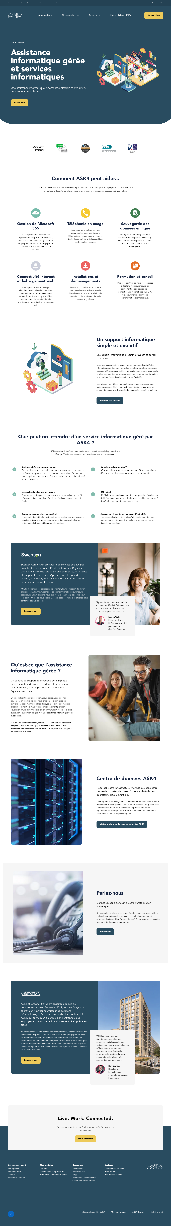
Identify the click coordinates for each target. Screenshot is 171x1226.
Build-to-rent (110, 1172)
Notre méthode (45, 15)
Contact (54, 3)
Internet (43, 1169)
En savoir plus (30, 611)
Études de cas (78, 1172)
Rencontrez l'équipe (16, 1178)
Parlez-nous (19, 103)
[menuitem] (45, 15)
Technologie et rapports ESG (52, 1172)
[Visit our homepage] (16, 15)
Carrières (43, 3)
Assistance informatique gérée (53, 1175)
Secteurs (93, 15)
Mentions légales (118, 1212)
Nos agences (13, 1169)
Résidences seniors (113, 1175)
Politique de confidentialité (93, 1212)
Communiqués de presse (83, 1181)
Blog (74, 1175)
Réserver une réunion (110, 401)
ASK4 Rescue (138, 1212)
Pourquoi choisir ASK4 (120, 15)
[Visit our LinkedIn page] (11, 1214)
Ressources (31, 3)
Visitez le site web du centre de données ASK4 (122, 824)
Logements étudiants (114, 1169)
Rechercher (77, 1169)
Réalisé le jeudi (156, 1212)
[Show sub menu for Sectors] (99, 15)
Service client (153, 15)
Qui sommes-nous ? (15, 3)
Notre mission (68, 15)
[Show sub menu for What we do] (77, 15)
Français (155, 3)
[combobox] (157, 3)
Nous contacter (85, 1139)
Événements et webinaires (84, 1178)
